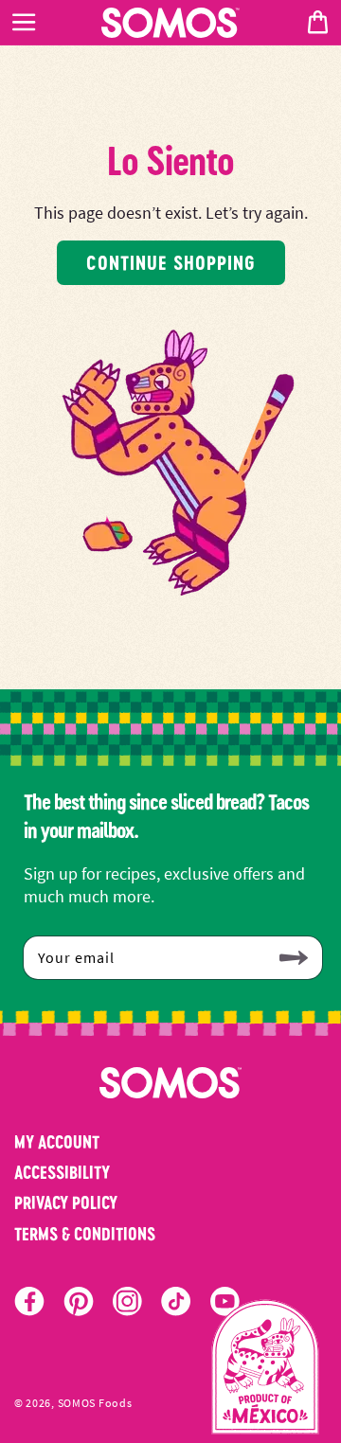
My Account (56, 1141)
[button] (24, 23)
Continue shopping (171, 262)
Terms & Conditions (84, 1233)
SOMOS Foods (95, 1403)
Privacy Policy (65, 1202)
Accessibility (62, 1172)
